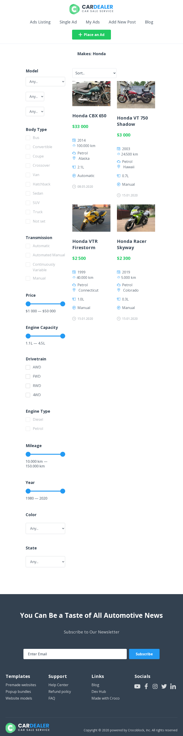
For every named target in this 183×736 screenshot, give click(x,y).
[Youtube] (137, 686)
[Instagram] (155, 686)
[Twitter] (164, 686)
